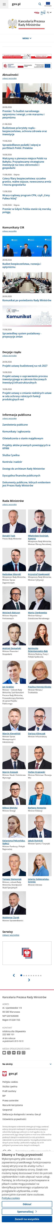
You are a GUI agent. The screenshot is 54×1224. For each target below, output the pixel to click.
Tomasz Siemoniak (11, 879)
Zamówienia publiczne (15, 424)
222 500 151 (8, 1034)
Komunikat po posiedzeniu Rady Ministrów (26, 300)
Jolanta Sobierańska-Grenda (38, 880)
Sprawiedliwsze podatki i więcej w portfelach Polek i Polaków (21, 146)
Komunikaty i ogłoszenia (16, 431)
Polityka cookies (10, 1081)
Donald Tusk (8, 535)
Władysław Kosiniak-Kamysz (38, 537)
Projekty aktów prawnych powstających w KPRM (26, 447)
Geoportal (7, 1109)
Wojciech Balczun (11, 612)
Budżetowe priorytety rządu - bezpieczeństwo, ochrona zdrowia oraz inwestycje (24, 131)
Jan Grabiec (8, 686)
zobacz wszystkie (9, 78)
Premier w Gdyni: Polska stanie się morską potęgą (26, 210)
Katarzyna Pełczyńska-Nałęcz (13, 842)
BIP (4, 1095)
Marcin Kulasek (10, 772)
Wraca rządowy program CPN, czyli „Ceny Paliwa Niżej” (26, 197)
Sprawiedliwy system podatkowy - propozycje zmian (21, 335)
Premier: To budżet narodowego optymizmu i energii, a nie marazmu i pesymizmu (23, 114)
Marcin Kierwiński (11, 733)
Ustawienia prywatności (14, 1119)
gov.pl (13, 1073)
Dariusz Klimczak (36, 733)
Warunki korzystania (12, 1105)
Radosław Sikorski (11, 574)
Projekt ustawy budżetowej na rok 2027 (24, 365)
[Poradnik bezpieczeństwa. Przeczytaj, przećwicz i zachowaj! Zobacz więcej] (27, 56)
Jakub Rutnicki (35, 840)
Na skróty (7, 1064)
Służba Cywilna (11, 455)
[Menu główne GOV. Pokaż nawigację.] (4, 4)
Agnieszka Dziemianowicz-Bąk (38, 649)
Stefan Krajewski (36, 772)
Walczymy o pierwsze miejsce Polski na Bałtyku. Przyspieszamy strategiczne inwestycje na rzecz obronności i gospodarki (24, 163)
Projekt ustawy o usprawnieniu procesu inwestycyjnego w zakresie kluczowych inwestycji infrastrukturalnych (25, 379)
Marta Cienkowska (37, 612)
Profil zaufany (9, 1091)
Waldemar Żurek (10, 917)
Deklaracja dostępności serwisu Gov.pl (21, 1114)
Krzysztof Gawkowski (39, 574)
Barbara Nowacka (37, 807)
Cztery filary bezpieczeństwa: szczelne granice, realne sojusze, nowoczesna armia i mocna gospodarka (26, 181)
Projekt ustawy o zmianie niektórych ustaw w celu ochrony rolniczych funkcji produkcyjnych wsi (26, 396)
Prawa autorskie (10, 1100)
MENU (25, 38)
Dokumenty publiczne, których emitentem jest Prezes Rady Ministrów (26, 484)
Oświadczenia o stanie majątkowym (22, 438)
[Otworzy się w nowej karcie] (4, 1053)
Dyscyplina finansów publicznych (21, 475)
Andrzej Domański (11, 648)
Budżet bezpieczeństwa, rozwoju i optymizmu (21, 265)
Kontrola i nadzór (12, 461)
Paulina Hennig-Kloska (39, 686)
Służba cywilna (9, 1086)
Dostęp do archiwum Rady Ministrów (23, 468)
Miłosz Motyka (9, 807)
